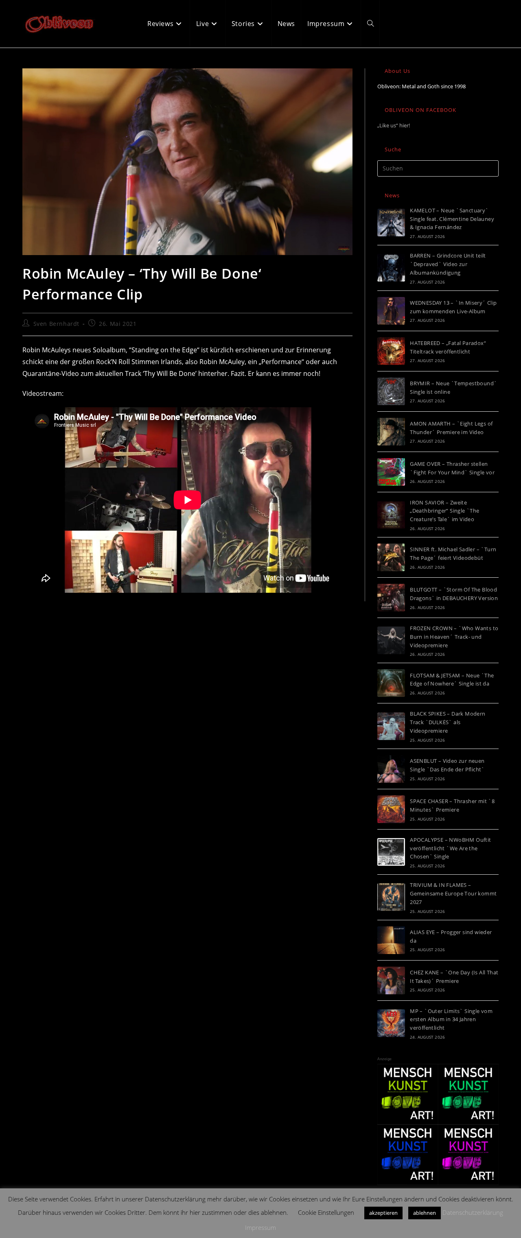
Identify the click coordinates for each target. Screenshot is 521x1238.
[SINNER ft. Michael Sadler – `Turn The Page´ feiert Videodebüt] (391, 557)
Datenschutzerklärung (472, 1212)
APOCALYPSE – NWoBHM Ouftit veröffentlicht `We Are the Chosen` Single (450, 848)
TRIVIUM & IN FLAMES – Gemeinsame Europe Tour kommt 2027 (453, 893)
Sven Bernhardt (56, 324)
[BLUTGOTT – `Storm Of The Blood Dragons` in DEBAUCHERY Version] (391, 597)
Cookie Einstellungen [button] (326, 1212)
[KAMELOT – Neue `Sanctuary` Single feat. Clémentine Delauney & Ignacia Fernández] (391, 222)
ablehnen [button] (424, 1212)
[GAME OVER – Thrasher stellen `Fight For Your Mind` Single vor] (391, 472)
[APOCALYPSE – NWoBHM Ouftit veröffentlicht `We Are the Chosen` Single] (391, 852)
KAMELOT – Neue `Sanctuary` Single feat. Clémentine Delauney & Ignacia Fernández (452, 219)
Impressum (260, 1227)
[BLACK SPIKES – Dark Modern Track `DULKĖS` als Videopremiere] (391, 726)
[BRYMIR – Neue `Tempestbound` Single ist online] (391, 391)
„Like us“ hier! (393, 125)
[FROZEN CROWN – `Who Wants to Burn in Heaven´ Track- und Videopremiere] (391, 640)
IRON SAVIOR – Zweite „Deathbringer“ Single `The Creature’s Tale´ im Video (444, 511)
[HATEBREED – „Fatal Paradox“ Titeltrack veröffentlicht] (391, 351)
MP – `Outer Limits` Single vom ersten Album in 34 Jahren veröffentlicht (451, 1019)
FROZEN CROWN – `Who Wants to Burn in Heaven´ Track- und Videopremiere (454, 636)
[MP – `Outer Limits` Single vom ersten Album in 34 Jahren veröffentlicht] (391, 1023)
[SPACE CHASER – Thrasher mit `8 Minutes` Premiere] (391, 809)
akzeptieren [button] (383, 1212)
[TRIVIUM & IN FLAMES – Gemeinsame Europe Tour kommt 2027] (391, 897)
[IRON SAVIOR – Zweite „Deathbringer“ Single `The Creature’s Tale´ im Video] (391, 514)
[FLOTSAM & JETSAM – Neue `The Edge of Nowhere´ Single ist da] (391, 683)
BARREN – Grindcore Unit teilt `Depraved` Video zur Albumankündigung (448, 264)
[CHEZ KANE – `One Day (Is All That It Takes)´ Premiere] (391, 980)
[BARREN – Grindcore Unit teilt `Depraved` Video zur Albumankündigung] (391, 268)
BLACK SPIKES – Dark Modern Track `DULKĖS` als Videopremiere (447, 722)
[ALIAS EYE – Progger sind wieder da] (391, 940)
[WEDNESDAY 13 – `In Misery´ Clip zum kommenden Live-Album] (391, 311)
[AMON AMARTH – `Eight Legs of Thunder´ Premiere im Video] (391, 431)
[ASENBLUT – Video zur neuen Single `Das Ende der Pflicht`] (391, 769)
